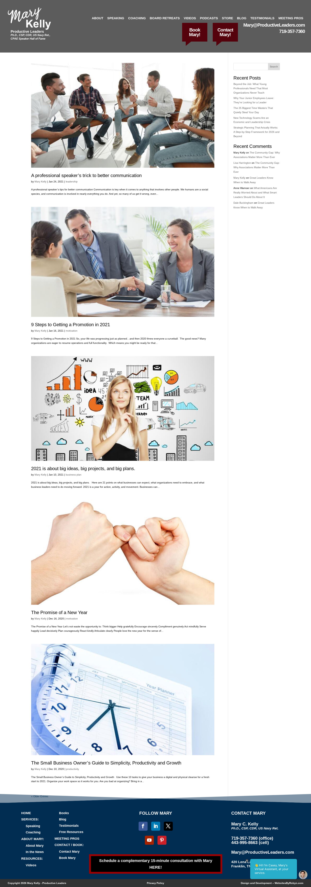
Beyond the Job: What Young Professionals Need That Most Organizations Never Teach (250, 88)
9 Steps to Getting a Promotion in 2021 (70, 324)
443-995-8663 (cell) (250, 842)
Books (64, 813)
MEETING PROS (67, 838)
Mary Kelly (40, 181)
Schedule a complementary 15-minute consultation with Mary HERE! (155, 864)
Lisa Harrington (242, 162)
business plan (73, 474)
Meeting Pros (290, 18)
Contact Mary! (225, 32)
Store (227, 18)
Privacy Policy (155, 883)
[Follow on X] (168, 826)
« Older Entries (39, 796)
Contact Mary (69, 851)
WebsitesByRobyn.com (289, 883)
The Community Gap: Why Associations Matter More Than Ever (256, 167)
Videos (190, 18)
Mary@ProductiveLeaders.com (274, 25)
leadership (72, 181)
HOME (26, 813)
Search (274, 66)
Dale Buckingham (243, 202)
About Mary (35, 845)
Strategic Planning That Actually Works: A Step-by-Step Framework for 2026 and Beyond (256, 132)
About (97, 18)
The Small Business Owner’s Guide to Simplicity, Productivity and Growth (106, 763)
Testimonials (262, 18)
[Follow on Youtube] (149, 840)
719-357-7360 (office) (252, 838)
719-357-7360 (292, 31)
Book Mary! (194, 32)
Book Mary (67, 858)
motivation (71, 330)
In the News (35, 852)
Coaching (137, 18)
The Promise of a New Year (59, 612)
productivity (72, 769)
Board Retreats (165, 18)
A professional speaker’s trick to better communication (86, 175)
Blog (241, 18)
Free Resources (71, 832)
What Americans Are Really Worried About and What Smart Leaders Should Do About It (255, 192)
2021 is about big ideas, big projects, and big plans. (83, 468)
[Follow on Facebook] (143, 826)
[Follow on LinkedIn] (155, 826)
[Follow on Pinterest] (161, 840)
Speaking (115, 18)
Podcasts (209, 18)
